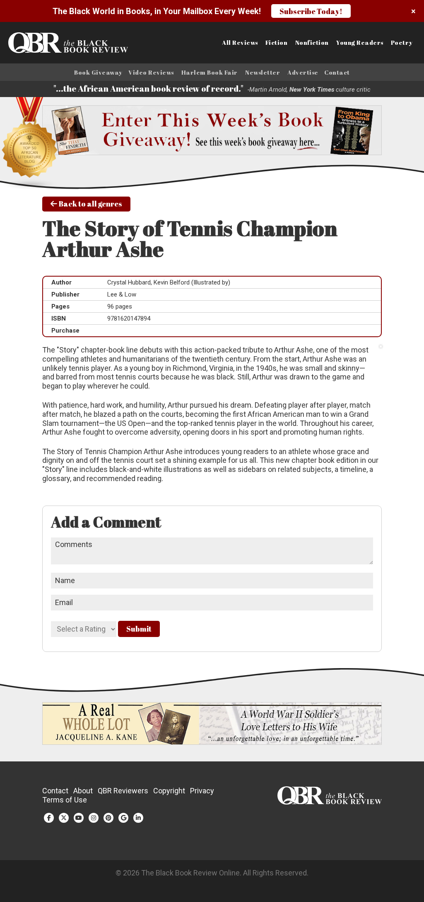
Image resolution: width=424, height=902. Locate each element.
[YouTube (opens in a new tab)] (79, 818)
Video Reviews (151, 72)
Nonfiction (312, 42)
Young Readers (359, 42)
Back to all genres (89, 204)
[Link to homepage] (53, 42)
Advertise (302, 72)
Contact (337, 72)
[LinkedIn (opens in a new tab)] (138, 818)
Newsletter (262, 72)
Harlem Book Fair (209, 72)
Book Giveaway (98, 72)
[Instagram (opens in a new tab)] (94, 818)
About (83, 790)
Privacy (202, 790)
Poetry (402, 42)
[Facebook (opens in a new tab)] (49, 818)
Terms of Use (64, 799)
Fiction (276, 42)
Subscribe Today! (310, 11)
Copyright (169, 790)
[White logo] (329, 801)
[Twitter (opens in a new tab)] (64, 818)
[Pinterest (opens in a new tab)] (108, 818)
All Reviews (240, 42)
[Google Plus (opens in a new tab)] (123, 818)
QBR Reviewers (123, 790)
